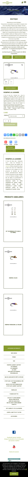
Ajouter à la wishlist (11, 88)
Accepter (14, 473)
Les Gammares (14, 368)
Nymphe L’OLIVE (13, 278)
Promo (14, 357)
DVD (14, 361)
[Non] (26, 469)
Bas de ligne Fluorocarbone (14, 402)
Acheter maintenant (10, 124)
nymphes (8, 166)
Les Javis (14, 370)
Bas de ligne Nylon (14, 399)
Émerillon (14, 390)
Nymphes (6, 115)
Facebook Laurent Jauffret (14, 437)
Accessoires (14, 416)
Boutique (15, 9)
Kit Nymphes (14, 366)
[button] (22, 65)
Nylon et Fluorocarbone (14, 398)
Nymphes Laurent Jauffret (14, 365)
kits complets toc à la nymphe (14, 408)
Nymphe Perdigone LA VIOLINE (13, 324)
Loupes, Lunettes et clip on (14, 412)
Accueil (9, 9)
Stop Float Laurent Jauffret (14, 386)
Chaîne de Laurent (14, 451)
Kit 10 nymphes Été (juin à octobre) (13, 232)
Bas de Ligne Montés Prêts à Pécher (14, 377)
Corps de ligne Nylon (14, 401)
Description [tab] (10, 147)
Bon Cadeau (14, 353)
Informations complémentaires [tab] (15, 150)
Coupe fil (14, 404)
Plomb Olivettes (14, 394)
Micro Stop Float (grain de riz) (14, 384)
